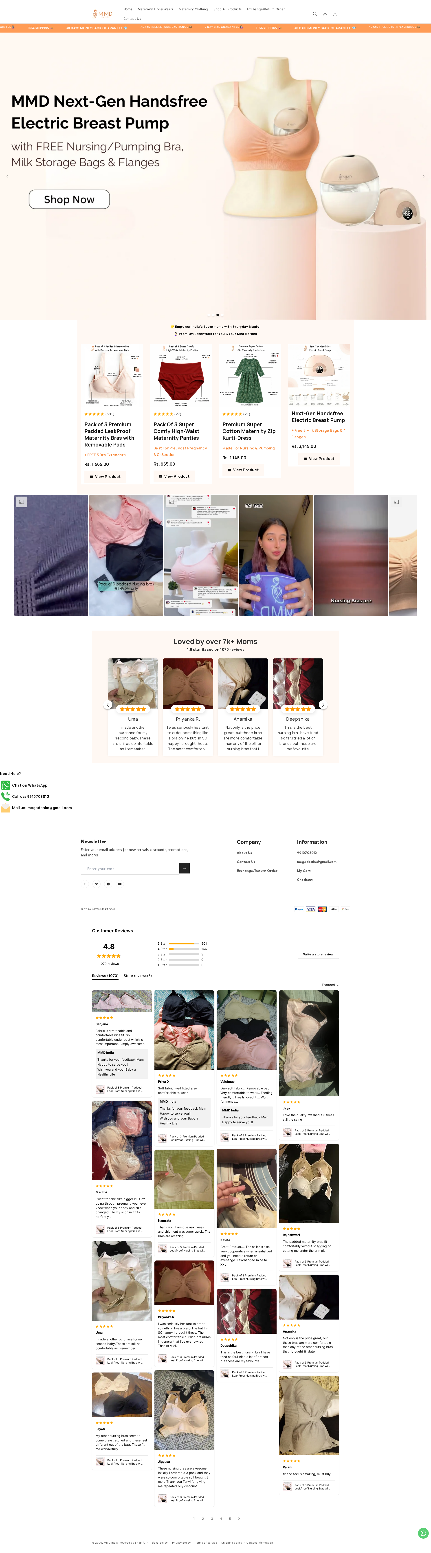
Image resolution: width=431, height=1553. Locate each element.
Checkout (305, 880)
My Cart (304, 871)
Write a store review (318, 954)
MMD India (111, 1542)
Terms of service (206, 1542)
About (242, 853)
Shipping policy (231, 1542)
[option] (51, 555)
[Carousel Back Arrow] (7, 176)
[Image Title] (85, 884)
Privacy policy (181, 1542)
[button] (315, 14)
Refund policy (159, 1542)
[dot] (208, 315)
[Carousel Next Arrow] (423, 176)
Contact (243, 862)
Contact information (259, 1542)
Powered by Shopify (132, 1542)
